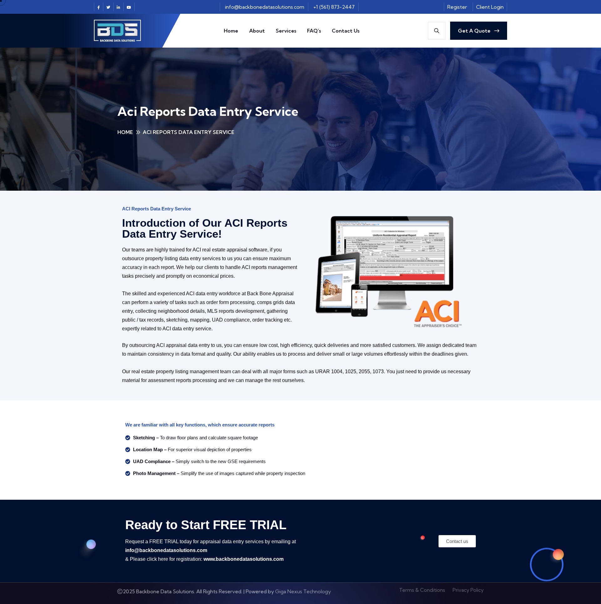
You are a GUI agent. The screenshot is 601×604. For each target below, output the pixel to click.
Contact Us (345, 31)
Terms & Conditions (422, 593)
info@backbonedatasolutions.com (264, 7)
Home (231, 31)
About (257, 31)
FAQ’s (314, 31)
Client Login (490, 7)
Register (457, 7)
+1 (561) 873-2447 (334, 7)
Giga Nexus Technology (303, 593)
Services (286, 31)
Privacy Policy (468, 593)
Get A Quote (475, 31)
